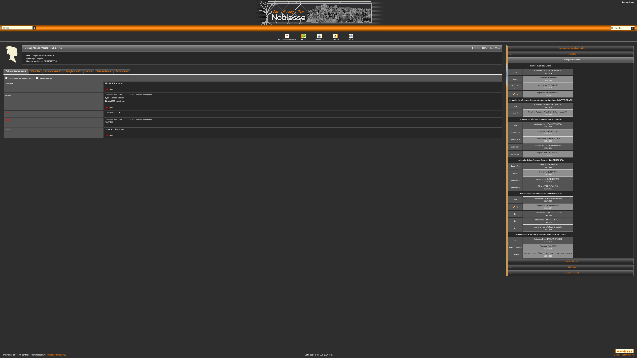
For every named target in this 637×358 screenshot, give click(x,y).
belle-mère (515, 113)
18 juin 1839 (110, 101)
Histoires (335, 39)
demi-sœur (515, 140)
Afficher (304, 39)
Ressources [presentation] (122, 71)
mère (515, 79)
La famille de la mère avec (541, 160)
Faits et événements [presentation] (16, 71)
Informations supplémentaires (572, 48)
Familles (572, 54)
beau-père (515, 166)
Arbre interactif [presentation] (52, 71)
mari (515, 200)
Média (351, 39)
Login (632, 2)
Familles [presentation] (35, 71)
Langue (625, 2)
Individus (572, 267)
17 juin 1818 (110, 83)
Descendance (572, 261)
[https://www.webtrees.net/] (531, 351)
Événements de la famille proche (21, 79)
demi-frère (515, 147)
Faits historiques (45, 79)
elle (516, 94)
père (515, 72)
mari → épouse (515, 247)
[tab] (262, 48)
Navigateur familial (572, 60)
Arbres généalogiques (287, 39)
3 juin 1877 (109, 129)
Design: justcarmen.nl (624, 355)
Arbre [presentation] (89, 71)
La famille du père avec (540, 100)
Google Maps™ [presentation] (73, 71)
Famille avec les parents (540, 66)
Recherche (319, 39)
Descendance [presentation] (104, 71)
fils (515, 214)
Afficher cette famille (144, 95)
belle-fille (515, 255)
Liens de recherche (572, 273)
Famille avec (541, 194)
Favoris (6, 28)
